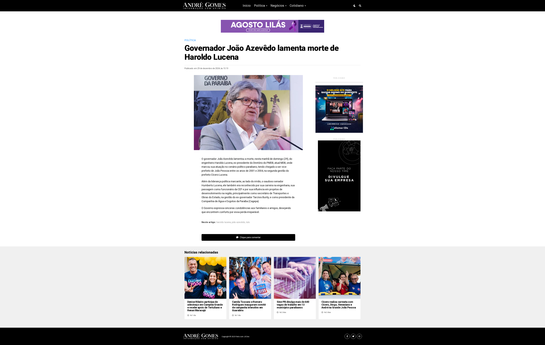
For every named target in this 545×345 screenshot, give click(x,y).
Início (247, 5)
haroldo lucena (223, 222)
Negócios (277, 5)
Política (259, 5)
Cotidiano (297, 5)
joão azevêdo (238, 222)
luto (248, 222)
